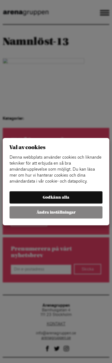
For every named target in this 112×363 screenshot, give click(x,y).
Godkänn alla (56, 197)
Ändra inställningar (56, 212)
